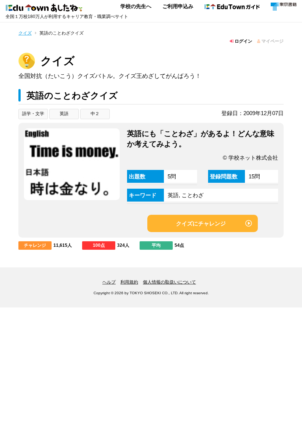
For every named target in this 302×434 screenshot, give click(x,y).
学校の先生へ (135, 6)
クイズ (25, 33)
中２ (95, 113)
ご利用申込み (177, 6)
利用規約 (129, 282)
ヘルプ (109, 282)
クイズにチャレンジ (201, 223)
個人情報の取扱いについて (169, 282)
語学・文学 (33, 113)
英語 (64, 113)
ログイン (242, 41)
